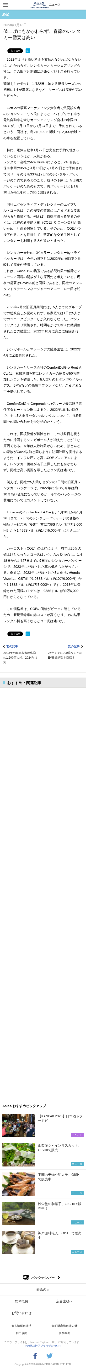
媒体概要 (21, 1301)
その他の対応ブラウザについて (43, 1345)
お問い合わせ (21, 1313)
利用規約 (21, 1333)
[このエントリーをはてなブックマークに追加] (28, 50)
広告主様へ (64, 1301)
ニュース (54, 4)
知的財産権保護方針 (64, 1326)
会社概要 (64, 1333)
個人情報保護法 (21, 1326)
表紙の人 (43, 1289)
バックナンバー (43, 1278)
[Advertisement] (43, 892)
